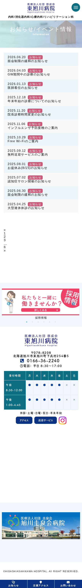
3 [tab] (38, 322)
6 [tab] (55, 322)
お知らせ (35, 57)
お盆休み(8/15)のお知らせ (27, 167)
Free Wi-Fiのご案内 (23, 141)
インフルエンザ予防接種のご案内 (33, 127)
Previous (8, 304)
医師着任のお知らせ (23, 87)
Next (73, 304)
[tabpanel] (41, 304)
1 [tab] (27, 322)
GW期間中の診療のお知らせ (29, 74)
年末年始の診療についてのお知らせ (34, 101)
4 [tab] (44, 322)
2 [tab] (32, 322)
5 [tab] (49, 322)
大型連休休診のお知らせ (26, 208)
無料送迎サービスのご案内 (28, 154)
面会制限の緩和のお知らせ (28, 61)
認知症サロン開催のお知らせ (29, 181)
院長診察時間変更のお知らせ (29, 114)
